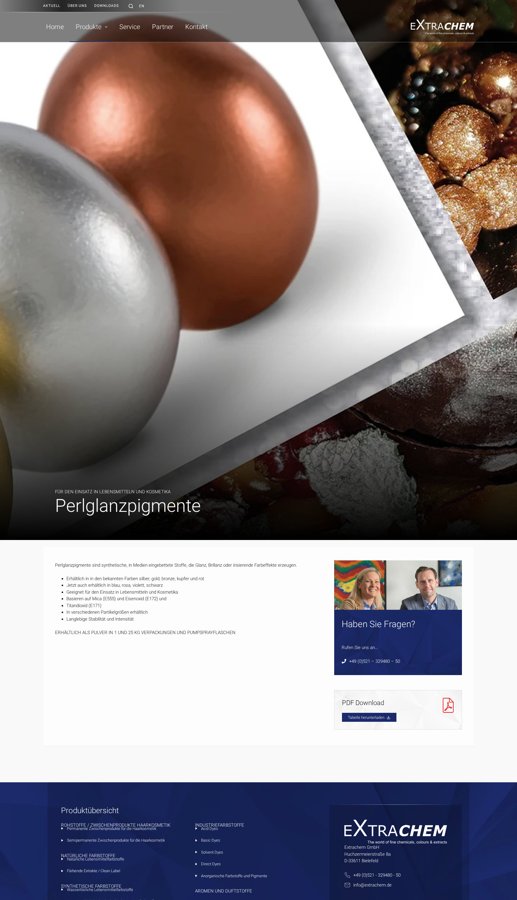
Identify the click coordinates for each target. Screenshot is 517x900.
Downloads (106, 6)
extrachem (375, 885)
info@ (359, 885)
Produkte (88, 27)
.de (389, 885)
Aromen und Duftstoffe (223, 891)
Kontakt (196, 27)
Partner (162, 27)
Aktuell (51, 6)
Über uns (77, 6)
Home (55, 27)
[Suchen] (131, 6)
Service (129, 27)
